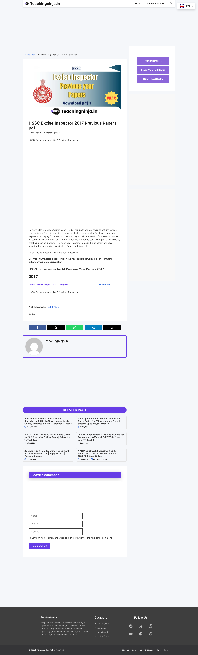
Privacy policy (163, 650)
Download (104, 284)
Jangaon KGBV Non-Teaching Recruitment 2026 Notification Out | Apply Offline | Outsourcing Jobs (46, 453)
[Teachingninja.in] (26, 3)
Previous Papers (155, 3)
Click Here (53, 307)
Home (138, 3)
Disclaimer (149, 650)
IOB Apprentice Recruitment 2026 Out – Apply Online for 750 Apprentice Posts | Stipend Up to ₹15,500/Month (99, 421)
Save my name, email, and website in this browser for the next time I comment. (72, 537)
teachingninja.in (57, 341)
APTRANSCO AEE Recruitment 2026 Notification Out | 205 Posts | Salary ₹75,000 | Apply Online (97, 453)
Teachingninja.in (45, 3)
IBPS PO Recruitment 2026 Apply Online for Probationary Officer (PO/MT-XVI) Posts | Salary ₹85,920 (101, 437)
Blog (33, 55)
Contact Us (137, 650)
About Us (125, 650)
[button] (171, 3)
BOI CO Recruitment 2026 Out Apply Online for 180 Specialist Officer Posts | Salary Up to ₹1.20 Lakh (47, 437)
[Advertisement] (75, 30)
